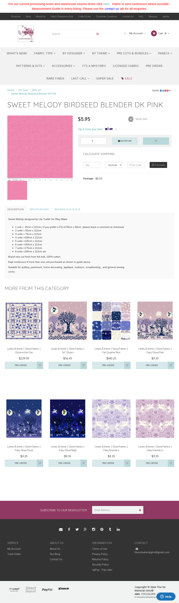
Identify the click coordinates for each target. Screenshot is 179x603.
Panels (164, 53)
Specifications (39, 209)
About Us (40, 16)
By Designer (73, 53)
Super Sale (105, 78)
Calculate (159, 164)
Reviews (60, 209)
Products (16, 16)
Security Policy (100, 564)
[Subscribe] (139, 510)
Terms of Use (99, 548)
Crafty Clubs (84, 16)
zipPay (165, 16)
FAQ (141, 16)
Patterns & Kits (29, 66)
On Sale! (23, 90)
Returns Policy (100, 559)
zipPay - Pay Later (102, 569)
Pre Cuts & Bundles (133, 53)
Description (16, 209)
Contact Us (128, 16)
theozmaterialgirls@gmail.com (152, 552)
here (106, 4)
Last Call (79, 78)
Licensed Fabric (126, 66)
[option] (40, 148)
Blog (28, 16)
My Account (136, 33)
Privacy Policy (100, 554)
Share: (156, 90)
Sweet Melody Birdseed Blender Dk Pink (33, 93)
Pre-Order (21, 365)
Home (10, 90)
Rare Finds (55, 78)
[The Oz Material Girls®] (26, 33)
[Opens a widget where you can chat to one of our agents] (166, 597)
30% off (36, 90)
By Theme (100, 53)
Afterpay (152, 16)
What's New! (17, 53)
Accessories (62, 66)
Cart (162, 33)
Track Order (14, 554)
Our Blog (55, 554)
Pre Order (154, 66)
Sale (128, 78)
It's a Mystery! (94, 66)
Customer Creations (106, 16)
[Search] (97, 34)
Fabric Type (44, 53)
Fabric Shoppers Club (62, 16)
